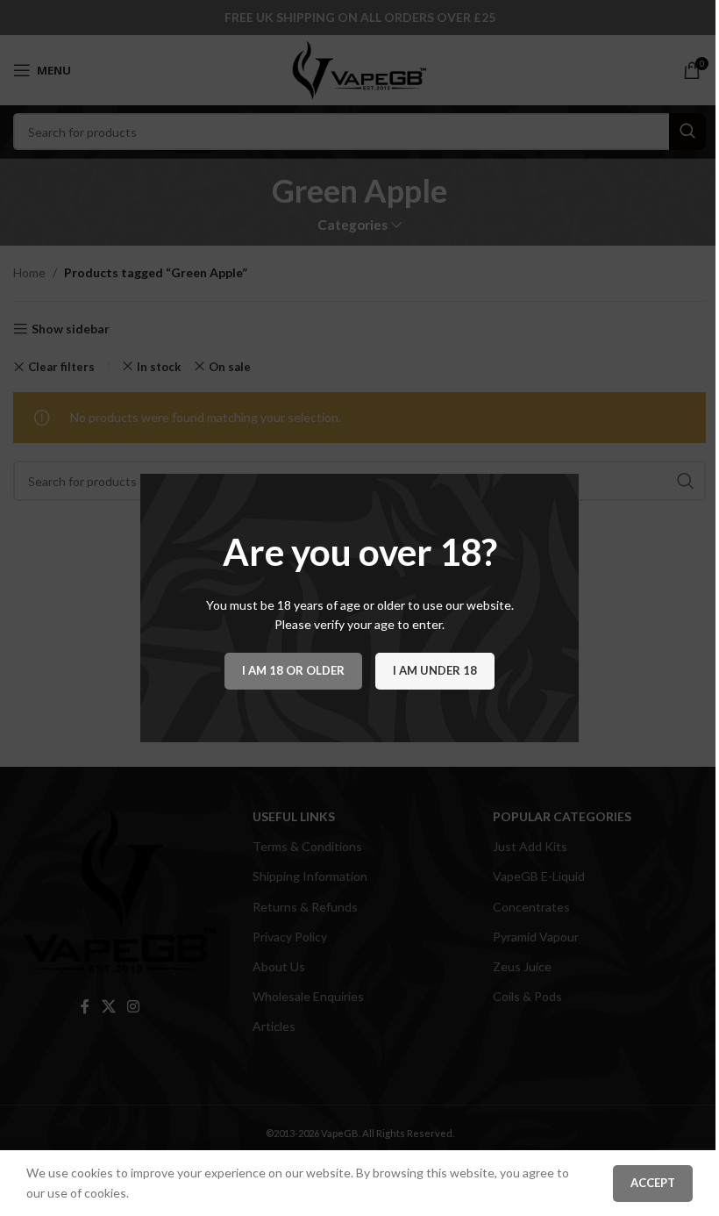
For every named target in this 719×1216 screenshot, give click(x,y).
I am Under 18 (435, 670)
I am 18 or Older (293, 670)
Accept (652, 1183)
